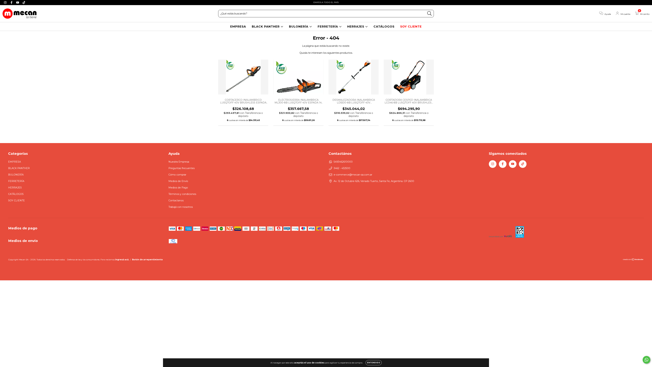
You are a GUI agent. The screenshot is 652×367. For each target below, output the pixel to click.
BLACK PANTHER (266, 26)
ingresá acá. (122, 259)
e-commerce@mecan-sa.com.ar (353, 174)
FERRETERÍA (328, 26)
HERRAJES (356, 26)
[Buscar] (429, 14)
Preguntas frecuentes (181, 168)
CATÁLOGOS (384, 26)
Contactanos (176, 200)
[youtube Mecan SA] (18, 2)
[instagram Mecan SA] (6, 2)
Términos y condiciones (182, 194)
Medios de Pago (178, 187)
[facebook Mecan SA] (12, 2)
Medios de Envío (178, 181)
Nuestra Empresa (178, 161)
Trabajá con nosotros (180, 206)
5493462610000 (343, 161)
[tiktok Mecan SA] (24, 2)
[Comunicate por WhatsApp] (646, 360)
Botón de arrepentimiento (147, 259)
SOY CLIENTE (411, 26)
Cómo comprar (177, 174)
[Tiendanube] (633, 260)
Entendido (373, 363)
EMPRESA (238, 26)
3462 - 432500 (342, 168)
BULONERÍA (299, 26)
